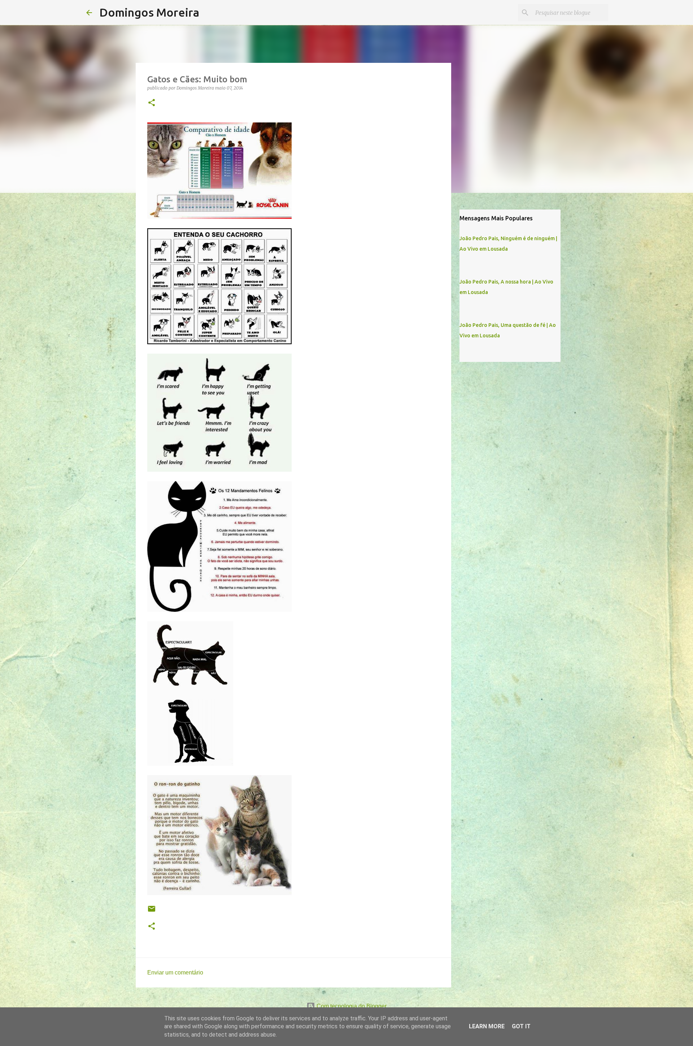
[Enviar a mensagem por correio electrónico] (151, 911)
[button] (151, 103)
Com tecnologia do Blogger (351, 1006)
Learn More (487, 1026)
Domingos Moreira (149, 12)
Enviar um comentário (175, 972)
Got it (521, 1026)
